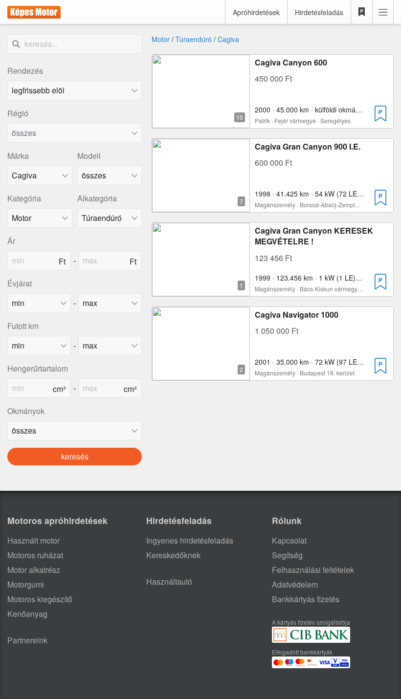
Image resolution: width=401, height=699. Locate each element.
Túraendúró (194, 39)
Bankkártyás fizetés (305, 599)
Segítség (287, 555)
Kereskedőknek (173, 555)
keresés (75, 456)
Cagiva (228, 39)
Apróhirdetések (256, 12)
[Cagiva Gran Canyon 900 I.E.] (201, 206)
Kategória (24, 198)
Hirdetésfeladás (319, 12)
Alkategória (97, 198)
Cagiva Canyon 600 (291, 62)
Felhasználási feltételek (313, 569)
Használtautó (169, 581)
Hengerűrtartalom (37, 368)
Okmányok (26, 410)
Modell (89, 155)
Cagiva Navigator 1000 (296, 314)
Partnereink (27, 640)
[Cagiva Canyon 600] (201, 122)
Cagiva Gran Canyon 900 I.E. (307, 146)
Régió (17, 113)
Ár (11, 240)
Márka (18, 155)
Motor (161, 39)
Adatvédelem (295, 584)
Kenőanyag (27, 613)
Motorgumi (25, 584)
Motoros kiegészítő (39, 599)
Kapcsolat (289, 540)
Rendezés (25, 70)
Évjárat (19, 283)
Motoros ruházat (35, 555)
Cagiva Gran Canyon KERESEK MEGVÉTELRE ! (314, 236)
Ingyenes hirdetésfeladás (189, 540)
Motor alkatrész (33, 569)
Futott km (23, 325)
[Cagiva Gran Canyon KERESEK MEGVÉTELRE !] (201, 290)
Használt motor (33, 540)
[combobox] (74, 133)
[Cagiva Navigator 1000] (201, 374)
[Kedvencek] (362, 12)
